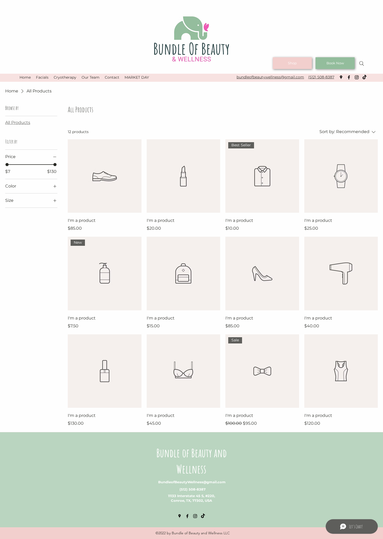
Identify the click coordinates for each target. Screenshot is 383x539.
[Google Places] (341, 77)
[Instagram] (356, 77)
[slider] (7, 164)
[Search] (361, 63)
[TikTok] (364, 77)
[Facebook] (348, 77)
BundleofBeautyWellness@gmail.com (192, 482)
